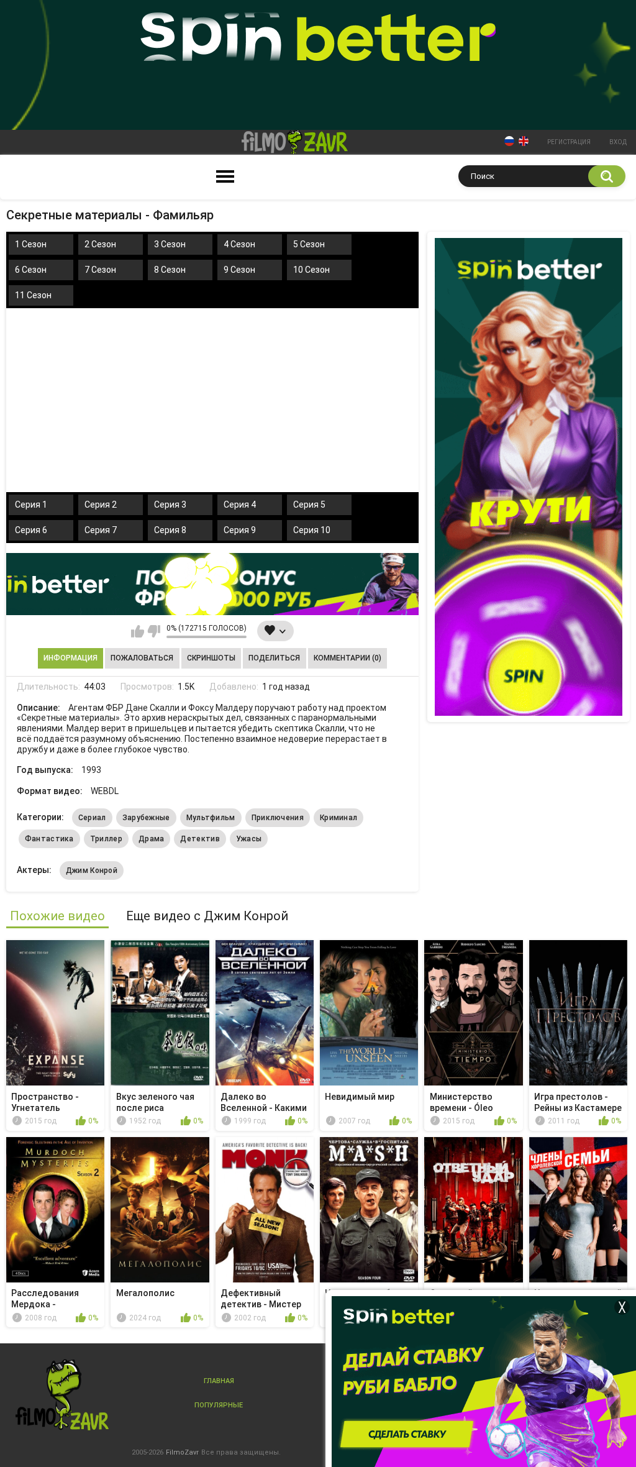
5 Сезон (309, 244)
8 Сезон (170, 270)
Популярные (218, 1405)
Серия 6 (31, 530)
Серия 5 (309, 505)
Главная (219, 1381)
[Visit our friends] (528, 477)
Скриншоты (211, 658)
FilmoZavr (182, 1452)
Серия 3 (170, 505)
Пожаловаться (142, 658)
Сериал (92, 817)
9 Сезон (239, 270)
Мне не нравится (153, 631)
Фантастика (49, 838)
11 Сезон (33, 295)
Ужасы (249, 838)
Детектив (199, 838)
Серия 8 (170, 530)
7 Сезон (100, 270)
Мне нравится (137, 631)
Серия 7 (100, 530)
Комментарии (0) (347, 658)
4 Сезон (239, 244)
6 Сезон (31, 270)
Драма (152, 838)
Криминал (338, 817)
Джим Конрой (91, 870)
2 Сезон (100, 244)
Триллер (106, 838)
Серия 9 (240, 530)
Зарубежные (146, 817)
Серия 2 (100, 505)
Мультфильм (210, 817)
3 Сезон (170, 244)
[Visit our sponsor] (212, 584)
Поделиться (274, 658)
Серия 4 (240, 505)
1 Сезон (31, 244)
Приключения (278, 817)
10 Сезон (311, 270)
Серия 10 (311, 530)
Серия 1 (31, 505)
